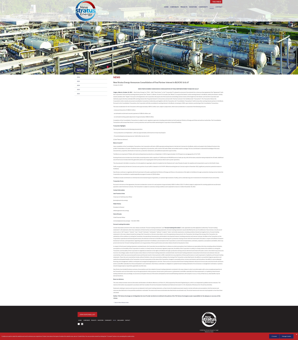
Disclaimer (120, 320)
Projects (184, 7)
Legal (217, 330)
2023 (78, 89)
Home (166, 7)
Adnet (211, 331)
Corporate (174, 7)
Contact (219, 7)
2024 (78, 85)
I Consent (274, 336)
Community (203, 7)
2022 (78, 93)
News (212, 7)
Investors (193, 7)
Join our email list (87, 314)
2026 (78, 77)
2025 (78, 81)
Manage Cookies (286, 336)
